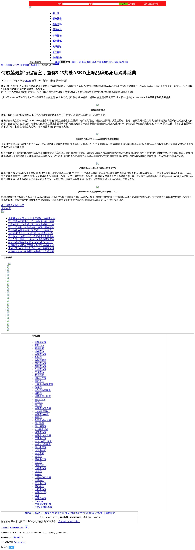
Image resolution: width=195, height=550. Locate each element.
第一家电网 (7, 65)
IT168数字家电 (42, 411)
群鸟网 (38, 387)
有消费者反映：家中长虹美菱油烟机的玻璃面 (31, 251)
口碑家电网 (40, 468)
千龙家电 (39, 372)
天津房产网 (40, 438)
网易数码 (39, 348)
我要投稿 (69, 513)
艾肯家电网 (40, 369)
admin (28, 80)
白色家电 (57, 24)
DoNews (39, 501)
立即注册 (131, 4)
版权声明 (49, 513)
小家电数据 (102, 62)
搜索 (57, 62)
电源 (84, 62)
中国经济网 (40, 498)
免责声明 (79, 513)
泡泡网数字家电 (43, 390)
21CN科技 (40, 399)
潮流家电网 (40, 432)
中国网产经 (40, 492)
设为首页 (147, 4)
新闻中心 (39, 513)
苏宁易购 (113, 62)
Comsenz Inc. (16, 527)
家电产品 (76, 62)
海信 (89, 62)
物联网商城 (40, 360)
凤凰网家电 (40, 465)
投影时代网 (40, 378)
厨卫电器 (57, 29)
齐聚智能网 (40, 342)
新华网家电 (40, 375)
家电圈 (38, 405)
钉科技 (38, 474)
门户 (16, 65)
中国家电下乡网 (43, 408)
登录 (123, 4)
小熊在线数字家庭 (44, 384)
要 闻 (56, 13)
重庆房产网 (40, 459)
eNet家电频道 (41, 429)
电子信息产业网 (43, 477)
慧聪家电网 (40, 366)
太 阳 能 (57, 46)
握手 (8, 205)
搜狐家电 (39, 351)
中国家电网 (40, 354)
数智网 (38, 357)
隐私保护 (110, 513)
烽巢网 (38, 471)
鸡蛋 (21, 205)
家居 (37, 495)
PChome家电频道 (43, 441)
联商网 (38, 417)
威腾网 (38, 393)
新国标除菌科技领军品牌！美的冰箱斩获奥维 (31, 245)
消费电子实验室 (43, 396)
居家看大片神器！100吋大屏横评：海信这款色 (31, 218)
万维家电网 (40, 363)
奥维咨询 (39, 381)
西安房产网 (40, 483)
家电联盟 (39, 423)
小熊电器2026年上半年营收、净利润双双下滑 (31, 248)
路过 (17, 205)
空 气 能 (57, 52)
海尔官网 (39, 453)
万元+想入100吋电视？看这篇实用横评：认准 (31, 224)
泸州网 (38, 456)
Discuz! (16, 537)
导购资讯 (35, 65)
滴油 (94, 62)
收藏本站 (154, 4)
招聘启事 (90, 513)
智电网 (38, 462)
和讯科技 (39, 345)
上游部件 (57, 57)
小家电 (56, 35)
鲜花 (3, 205)
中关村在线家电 (43, 444)
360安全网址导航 (43, 507)
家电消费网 (40, 426)
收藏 (3, 208)
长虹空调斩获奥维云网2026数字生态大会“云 (30, 242)
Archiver (5, 527)
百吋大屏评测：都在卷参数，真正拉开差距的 (31, 227)
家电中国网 (40, 447)
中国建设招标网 (43, 504)
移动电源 (123, 62)
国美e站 (39, 402)
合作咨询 (59, 513)
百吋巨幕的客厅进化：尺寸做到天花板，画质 (31, 221)
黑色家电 (57, 18)
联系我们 (100, 513)
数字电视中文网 (43, 420)
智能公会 (39, 480)
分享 (8, 208)
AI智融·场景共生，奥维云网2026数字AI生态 (30, 233)
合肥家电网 (40, 489)
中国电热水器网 (43, 435)
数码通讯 (57, 40)
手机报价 (39, 486)
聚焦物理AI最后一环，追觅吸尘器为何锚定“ (30, 230)
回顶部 (4, 547)
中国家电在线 (42, 414)
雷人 (12, 205)
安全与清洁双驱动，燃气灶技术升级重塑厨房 (31, 239)
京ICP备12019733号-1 (69, 521)
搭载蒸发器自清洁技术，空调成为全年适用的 (31, 236)
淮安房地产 (40, 450)
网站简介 (29, 513)
